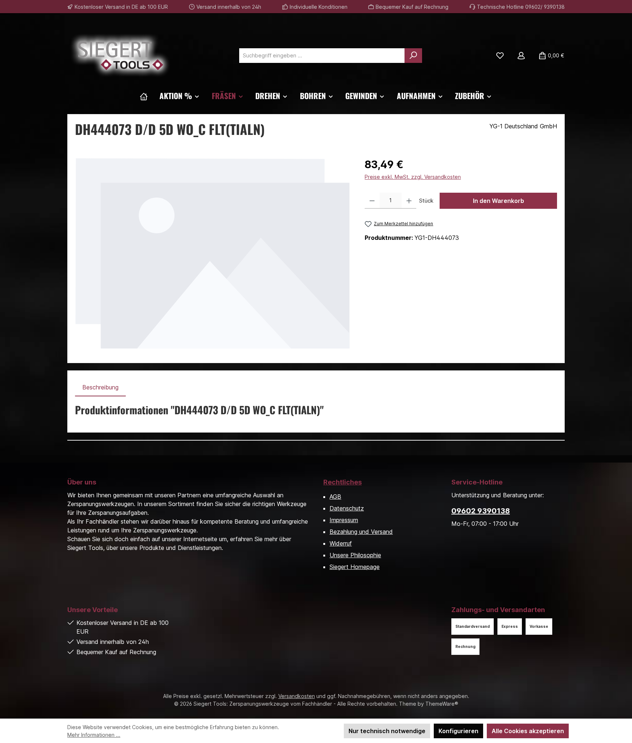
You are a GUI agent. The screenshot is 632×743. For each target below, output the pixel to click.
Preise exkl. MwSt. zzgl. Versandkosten (413, 177)
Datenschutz (347, 508)
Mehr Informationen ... (93, 735)
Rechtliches (342, 482)
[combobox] (322, 55)
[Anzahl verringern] (372, 201)
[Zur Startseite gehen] (120, 55)
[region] (212, 253)
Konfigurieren (458, 731)
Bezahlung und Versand (361, 531)
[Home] (144, 96)
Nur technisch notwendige (387, 731)
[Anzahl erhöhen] (409, 201)
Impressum (344, 520)
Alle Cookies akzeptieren (528, 731)
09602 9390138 (480, 510)
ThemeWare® (441, 704)
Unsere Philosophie (355, 555)
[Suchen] (413, 55)
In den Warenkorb (498, 200)
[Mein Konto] (521, 55)
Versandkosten (296, 696)
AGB (335, 496)
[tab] (100, 387)
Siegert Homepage (355, 566)
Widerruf (341, 543)
